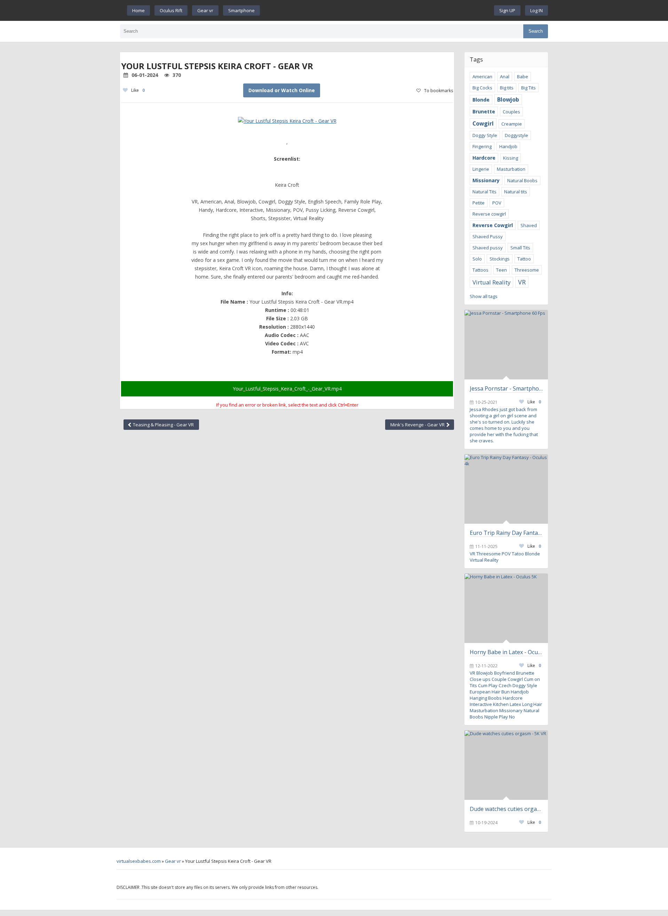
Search (535, 31)
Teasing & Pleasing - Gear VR (163, 424)
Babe (522, 76)
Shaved (528, 225)
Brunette (483, 111)
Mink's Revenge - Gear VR (418, 424)
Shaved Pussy (487, 236)
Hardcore (483, 157)
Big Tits (528, 88)
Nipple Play (496, 717)
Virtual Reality (491, 282)
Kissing (510, 158)
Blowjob (508, 99)
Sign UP (507, 10)
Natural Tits (484, 191)
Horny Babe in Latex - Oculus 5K (506, 652)
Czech (505, 685)
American (482, 76)
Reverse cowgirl (489, 214)
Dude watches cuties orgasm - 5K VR (506, 809)
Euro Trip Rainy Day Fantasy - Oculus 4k (506, 533)
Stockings (500, 259)
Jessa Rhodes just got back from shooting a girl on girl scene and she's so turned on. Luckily (503, 415)
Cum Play (488, 685)
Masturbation (511, 169)
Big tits (507, 88)
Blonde (481, 99)
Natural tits (515, 191)
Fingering (482, 146)
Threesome (527, 270)
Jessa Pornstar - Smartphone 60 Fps (506, 388)
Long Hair (532, 704)
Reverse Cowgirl (492, 225)
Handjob (508, 146)
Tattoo (524, 259)
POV (496, 203)
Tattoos (480, 270)
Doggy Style (484, 135)
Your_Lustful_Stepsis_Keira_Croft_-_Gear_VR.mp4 (287, 388)
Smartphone (241, 10)
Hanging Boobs (486, 698)
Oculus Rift (171, 10)
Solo (477, 259)
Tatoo (518, 554)
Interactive (481, 704)
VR (522, 282)
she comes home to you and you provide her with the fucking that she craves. (504, 431)
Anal (504, 76)
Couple (499, 679)
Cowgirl (483, 123)
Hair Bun (501, 692)
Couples (511, 112)
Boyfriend (504, 673)
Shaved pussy (487, 247)
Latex (515, 704)
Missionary (486, 180)
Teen (501, 270)
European (480, 692)
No (512, 717)
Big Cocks (482, 88)
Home (138, 10)
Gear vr (205, 10)
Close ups (480, 679)
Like (138, 90)
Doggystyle (516, 135)
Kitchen (501, 704)
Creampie (511, 124)
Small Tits (520, 247)
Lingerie (480, 169)
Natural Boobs (522, 180)
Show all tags (484, 296)
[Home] (377, 10)
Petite (478, 203)
